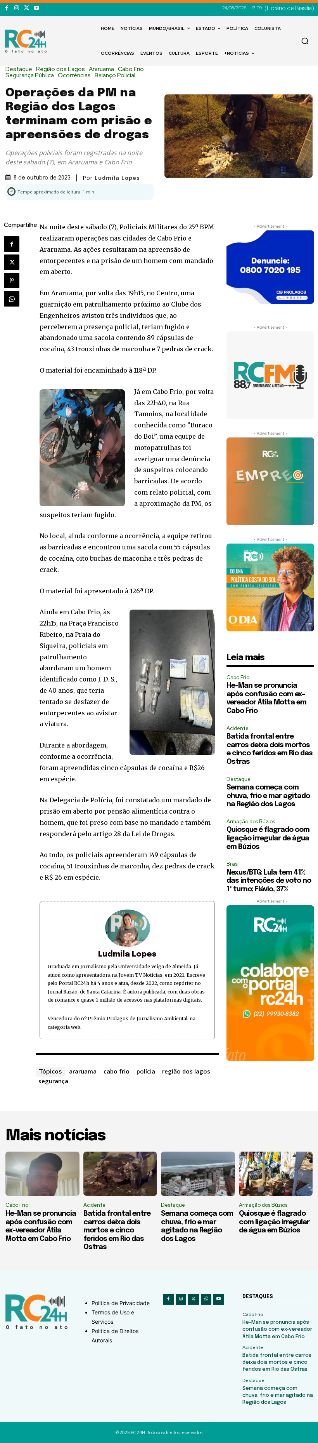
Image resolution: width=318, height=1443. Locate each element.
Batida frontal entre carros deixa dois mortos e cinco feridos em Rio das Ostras (116, 1230)
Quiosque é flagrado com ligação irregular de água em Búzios (267, 838)
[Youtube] (36, 8)
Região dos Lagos (60, 69)
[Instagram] (16, 8)
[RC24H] (27, 41)
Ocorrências (74, 75)
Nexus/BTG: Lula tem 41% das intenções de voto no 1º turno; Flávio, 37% (268, 881)
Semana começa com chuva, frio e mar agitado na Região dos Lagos (268, 796)
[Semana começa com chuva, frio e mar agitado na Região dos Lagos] (198, 1174)
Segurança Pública (29, 75)
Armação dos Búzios (250, 821)
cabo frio (117, 1071)
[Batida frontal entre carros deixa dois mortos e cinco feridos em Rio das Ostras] (120, 1174)
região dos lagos (186, 1071)
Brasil (233, 864)
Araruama (101, 69)
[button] (305, 40)
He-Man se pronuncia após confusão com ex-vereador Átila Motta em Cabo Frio (277, 1329)
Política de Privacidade (121, 1303)
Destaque (18, 69)
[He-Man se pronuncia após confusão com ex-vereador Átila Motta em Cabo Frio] (42, 1174)
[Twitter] (26, 8)
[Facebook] (7, 8)
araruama (83, 1071)
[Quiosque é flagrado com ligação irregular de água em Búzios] (276, 1174)
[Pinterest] (11, 280)
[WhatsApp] (11, 299)
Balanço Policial (115, 75)
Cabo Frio (131, 69)
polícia (146, 1071)
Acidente (237, 728)
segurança (53, 1081)
